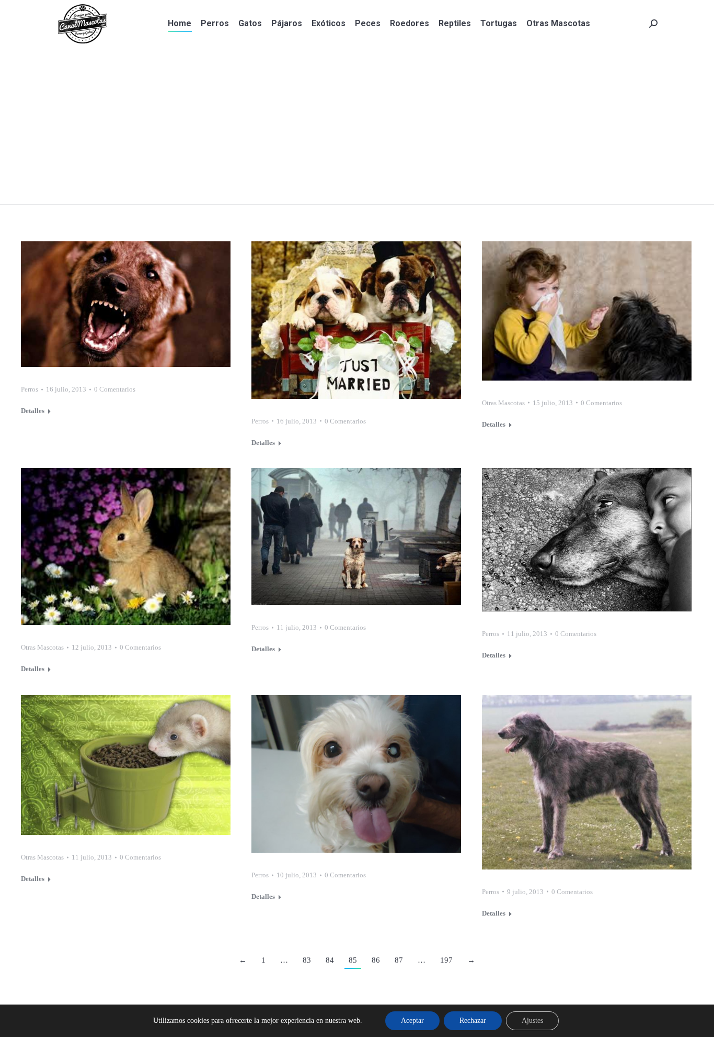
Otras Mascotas (503, 403)
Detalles (32, 411)
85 (353, 960)
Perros (29, 389)
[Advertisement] (357, 125)
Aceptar (412, 1020)
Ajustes (532, 1020)
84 (330, 960)
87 (399, 960)
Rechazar (472, 1020)
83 (307, 960)
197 (446, 960)
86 (376, 960)
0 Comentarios (114, 389)
